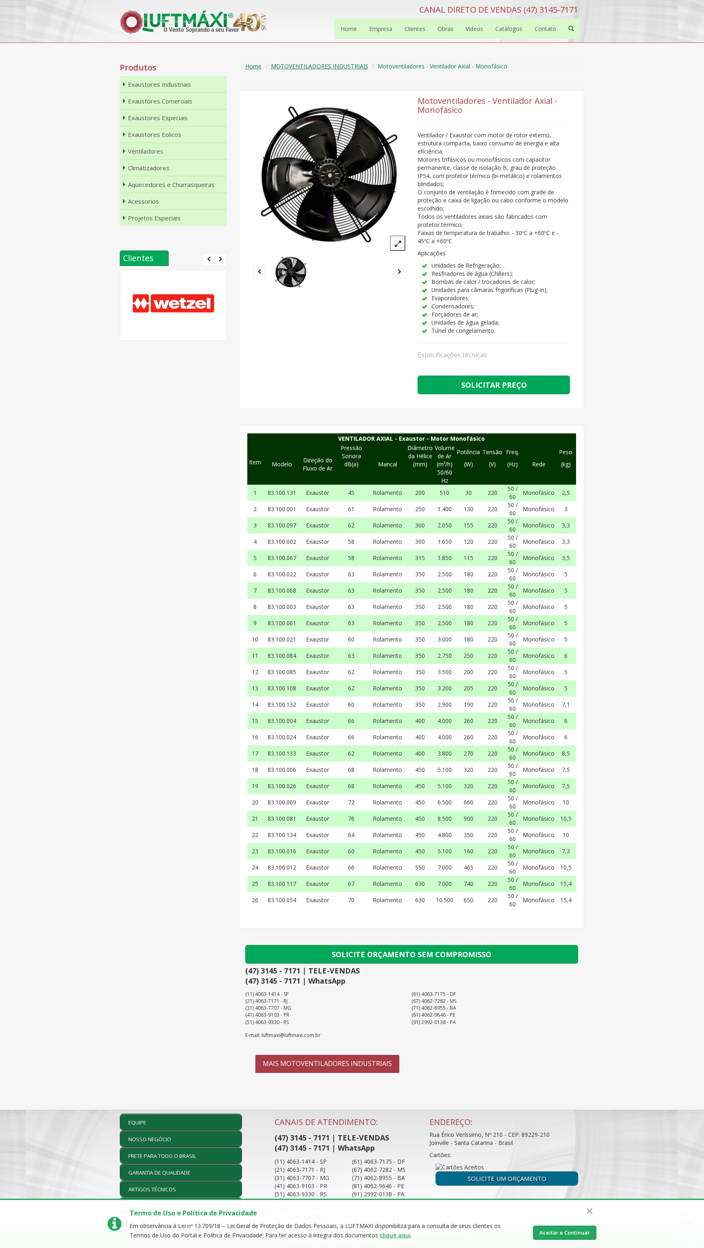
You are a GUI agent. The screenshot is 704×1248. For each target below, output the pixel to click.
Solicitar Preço (494, 385)
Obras (445, 29)
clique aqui (395, 1235)
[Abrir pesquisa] (571, 29)
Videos (474, 29)
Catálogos (508, 29)
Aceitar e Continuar (564, 1232)
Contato (545, 29)
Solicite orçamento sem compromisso (411, 954)
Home (349, 29)
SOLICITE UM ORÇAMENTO (507, 1178)
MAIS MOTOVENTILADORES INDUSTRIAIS (327, 1063)
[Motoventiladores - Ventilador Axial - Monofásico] (291, 272)
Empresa (380, 29)
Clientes (415, 29)
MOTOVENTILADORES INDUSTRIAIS (319, 66)
